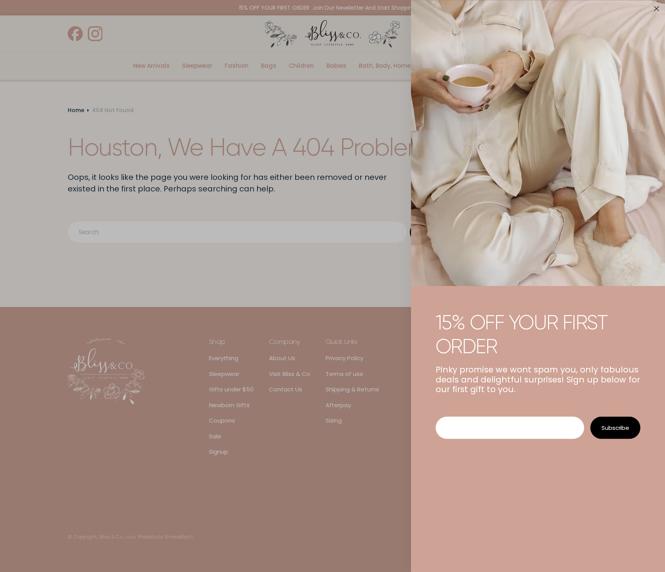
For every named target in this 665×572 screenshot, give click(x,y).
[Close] (656, 8)
